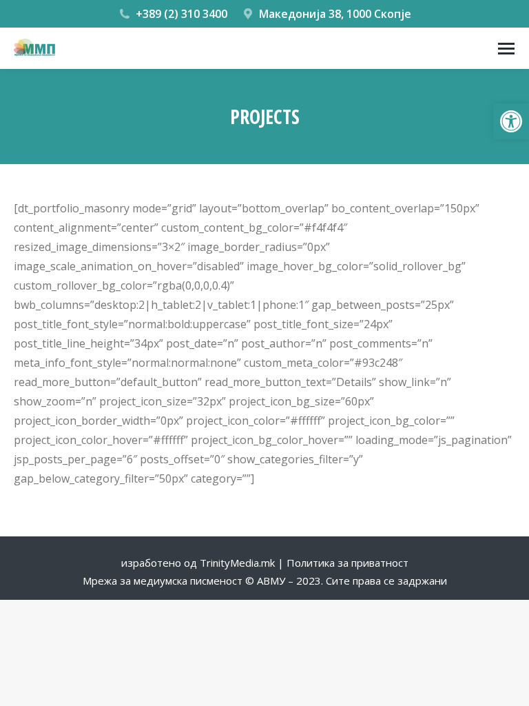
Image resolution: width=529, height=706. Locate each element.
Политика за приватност (347, 562)
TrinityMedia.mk (237, 562)
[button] (511, 121)
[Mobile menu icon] (506, 48)
